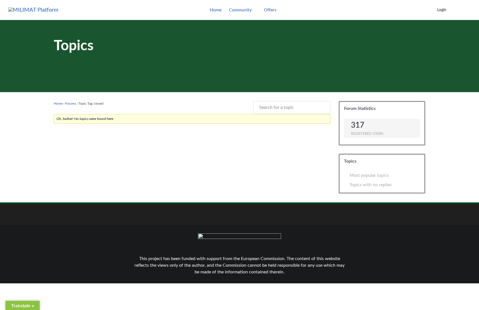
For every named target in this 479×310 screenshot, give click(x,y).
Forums (70, 103)
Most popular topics (369, 175)
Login (441, 10)
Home (215, 10)
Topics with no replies (371, 185)
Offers (270, 10)
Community (240, 10)
